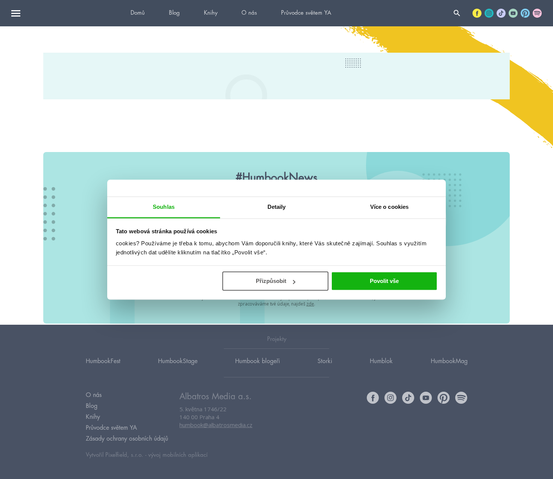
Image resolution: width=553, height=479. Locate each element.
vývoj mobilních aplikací (178, 455)
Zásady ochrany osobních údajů (127, 439)
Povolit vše (384, 281)
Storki (325, 361)
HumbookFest (103, 361)
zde (310, 304)
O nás (249, 13)
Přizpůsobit (271, 281)
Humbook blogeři (257, 361)
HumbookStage (178, 361)
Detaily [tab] (276, 207)
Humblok (381, 361)
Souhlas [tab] (164, 207)
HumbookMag (449, 361)
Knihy (210, 13)
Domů (138, 13)
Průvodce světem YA (306, 13)
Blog (174, 13)
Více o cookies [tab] (389, 207)
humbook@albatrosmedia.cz (215, 425)
